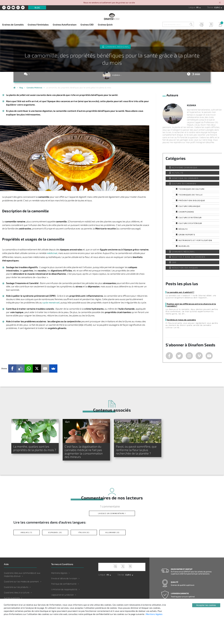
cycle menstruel (51, 302)
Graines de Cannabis (13, 24)
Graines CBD (87, 24)
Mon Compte (210, 25)
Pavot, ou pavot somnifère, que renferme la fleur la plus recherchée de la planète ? (136, 450)
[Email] (45, 368)
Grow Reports (187, 234)
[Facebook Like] (20, 368)
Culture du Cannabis (184, 183)
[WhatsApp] (29, 368)
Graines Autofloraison (64, 24)
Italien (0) (84, 532)
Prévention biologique (192, 200)
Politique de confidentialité (63, 583)
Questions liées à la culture (16, 592)
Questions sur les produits (16, 587)
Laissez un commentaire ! (112, 513)
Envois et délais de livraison (64, 578)
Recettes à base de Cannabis (188, 257)
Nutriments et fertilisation (195, 240)
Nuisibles (184, 246)
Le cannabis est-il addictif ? (180, 292)
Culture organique (189, 206)
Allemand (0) (112, 532)
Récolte (183, 229)
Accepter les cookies (206, 605)
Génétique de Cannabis (185, 178)
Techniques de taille (191, 195)
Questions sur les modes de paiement (21, 581)
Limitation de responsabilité (64, 589)
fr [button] (197, 7)
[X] (37, 368)
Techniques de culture (192, 189)
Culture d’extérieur (190, 223)
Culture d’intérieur (190, 217)
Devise (210, 7)
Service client (200, 25)
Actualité (177, 173)
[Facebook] (12, 368)
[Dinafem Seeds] (112, 16)
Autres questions (12, 598)
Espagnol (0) (55, 532)
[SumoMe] (53, 368)
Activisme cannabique (184, 167)
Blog (37, 7)
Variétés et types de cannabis (181, 320)
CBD (174, 262)
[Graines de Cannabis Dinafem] (14, 87)
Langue (192, 7)
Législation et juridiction (62, 594)
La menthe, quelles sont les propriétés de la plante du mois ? (34, 448)
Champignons (186, 212)
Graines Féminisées (38, 24)
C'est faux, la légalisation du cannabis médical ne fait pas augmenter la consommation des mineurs (84, 452)
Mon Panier (219, 25)
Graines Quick (105, 24)
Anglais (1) (26, 532)
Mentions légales (59, 573)
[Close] (220, 3)
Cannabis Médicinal (117, 46)
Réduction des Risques (185, 268)
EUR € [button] (217, 7)
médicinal (52, 253)
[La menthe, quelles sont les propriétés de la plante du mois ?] (35, 431)
